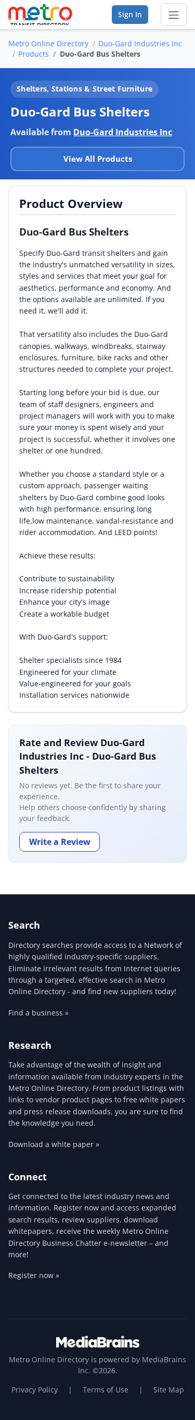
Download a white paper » (53, 1144)
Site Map (168, 1390)
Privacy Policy (34, 1390)
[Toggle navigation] (174, 14)
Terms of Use (105, 1390)
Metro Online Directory (48, 43)
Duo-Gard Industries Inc (140, 43)
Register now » (33, 1275)
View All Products (97, 158)
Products (33, 54)
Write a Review (59, 842)
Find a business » (38, 1013)
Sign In (130, 14)
